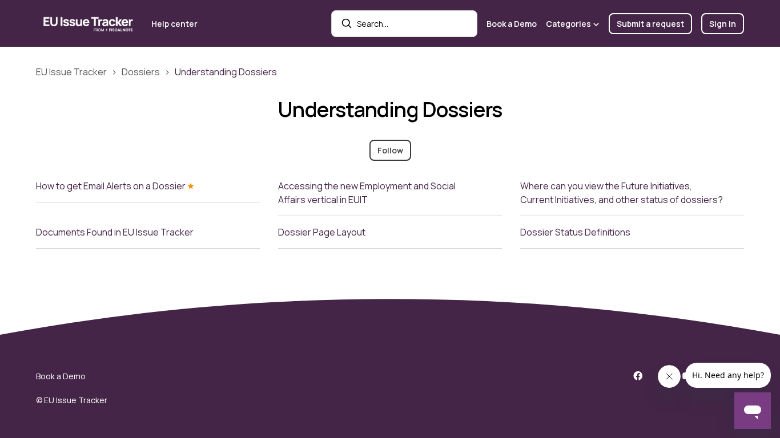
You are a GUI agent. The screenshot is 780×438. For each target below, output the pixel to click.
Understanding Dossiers (226, 72)
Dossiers (141, 72)
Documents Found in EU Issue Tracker (115, 232)
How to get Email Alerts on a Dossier (111, 186)
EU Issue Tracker (71, 72)
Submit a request (650, 23)
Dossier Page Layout (321, 232)
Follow (390, 150)
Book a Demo (512, 23)
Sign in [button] (722, 23)
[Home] (89, 23)
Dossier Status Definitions (575, 232)
